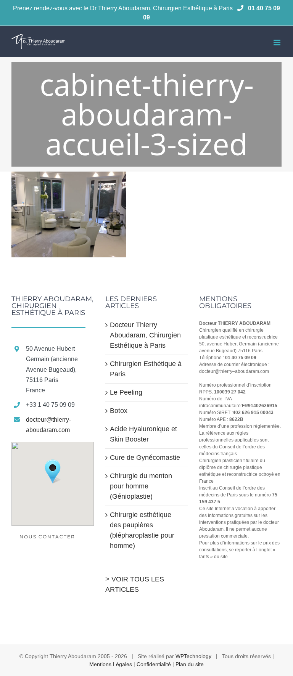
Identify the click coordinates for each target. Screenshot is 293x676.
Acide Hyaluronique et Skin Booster (143, 434)
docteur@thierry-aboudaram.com (48, 424)
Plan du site (189, 664)
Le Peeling (126, 392)
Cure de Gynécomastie (145, 457)
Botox (118, 410)
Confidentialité (154, 664)
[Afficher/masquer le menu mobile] (278, 43)
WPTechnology (193, 656)
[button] (52, 471)
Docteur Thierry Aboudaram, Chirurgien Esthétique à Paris (145, 335)
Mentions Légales (110, 664)
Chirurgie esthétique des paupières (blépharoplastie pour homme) (142, 530)
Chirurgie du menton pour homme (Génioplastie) (141, 486)
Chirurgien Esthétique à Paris (146, 369)
